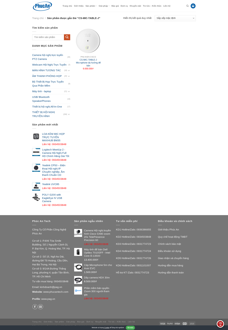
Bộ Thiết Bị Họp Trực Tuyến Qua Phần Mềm (48, 83)
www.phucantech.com (55, 291)
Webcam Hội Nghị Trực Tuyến (49, 64)
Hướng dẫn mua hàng (170, 265)
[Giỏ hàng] (193, 5)
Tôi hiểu (130, 328)
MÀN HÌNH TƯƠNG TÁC (46, 70)
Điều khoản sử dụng (169, 251)
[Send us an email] (40, 306)
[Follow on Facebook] (35, 306)
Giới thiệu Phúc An (168, 229)
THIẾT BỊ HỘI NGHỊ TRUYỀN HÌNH (43, 114)
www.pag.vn (48, 299)
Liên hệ (166, 6)
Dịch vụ (124, 6)
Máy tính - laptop (41, 91)
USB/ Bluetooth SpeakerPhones (41, 99)
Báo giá (115, 6)
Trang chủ (67, 6)
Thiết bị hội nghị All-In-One (47, 106)
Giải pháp (103, 6)
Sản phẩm (90, 6)
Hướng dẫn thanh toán (171, 272)
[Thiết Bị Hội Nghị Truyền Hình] (45, 6)
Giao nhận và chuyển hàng (173, 258)
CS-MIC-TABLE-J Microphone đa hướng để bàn (88, 63)
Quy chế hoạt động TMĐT (172, 236)
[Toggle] (69, 70)
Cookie (106, 328)
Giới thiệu (79, 6)
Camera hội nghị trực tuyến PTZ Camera (47, 57)
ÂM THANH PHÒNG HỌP (47, 76)
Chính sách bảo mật (169, 244)
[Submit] (67, 37)
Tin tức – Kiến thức (152, 6)
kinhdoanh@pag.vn (51, 287)
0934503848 (61, 281)
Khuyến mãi (135, 6)
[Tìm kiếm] (187, 5)
